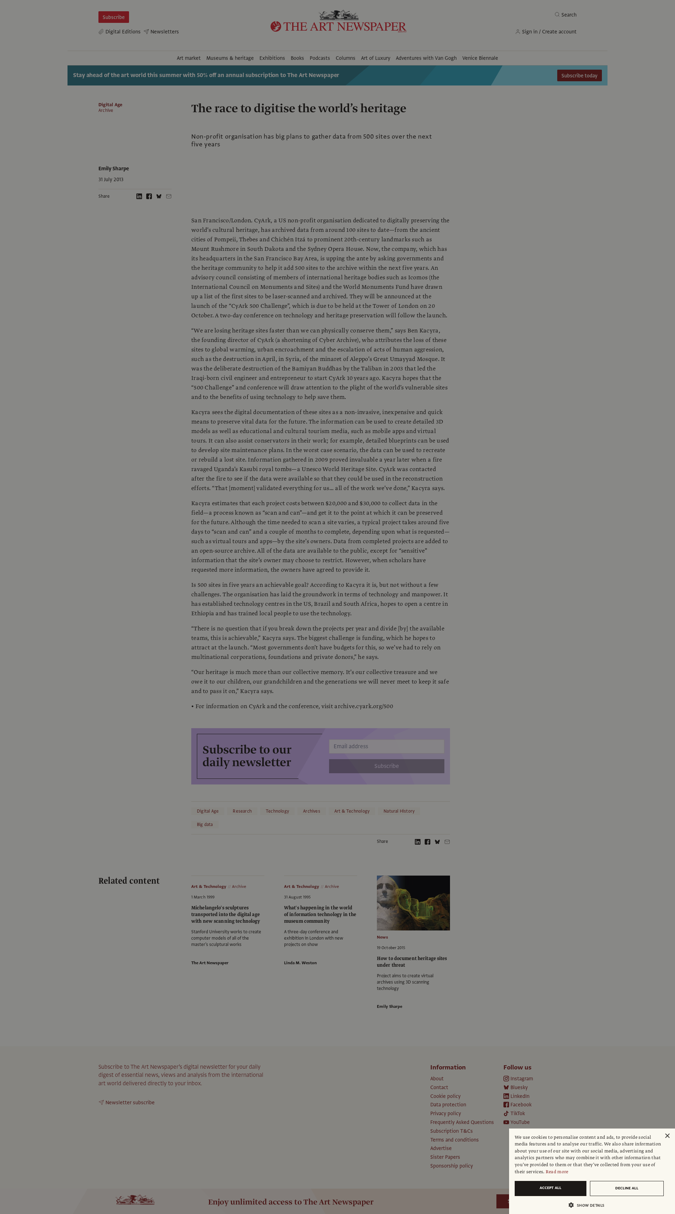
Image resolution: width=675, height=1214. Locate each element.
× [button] (667, 1136)
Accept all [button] (550, 1187)
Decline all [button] (626, 1188)
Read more (557, 1172)
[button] (589, 1205)
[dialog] (592, 1171)
